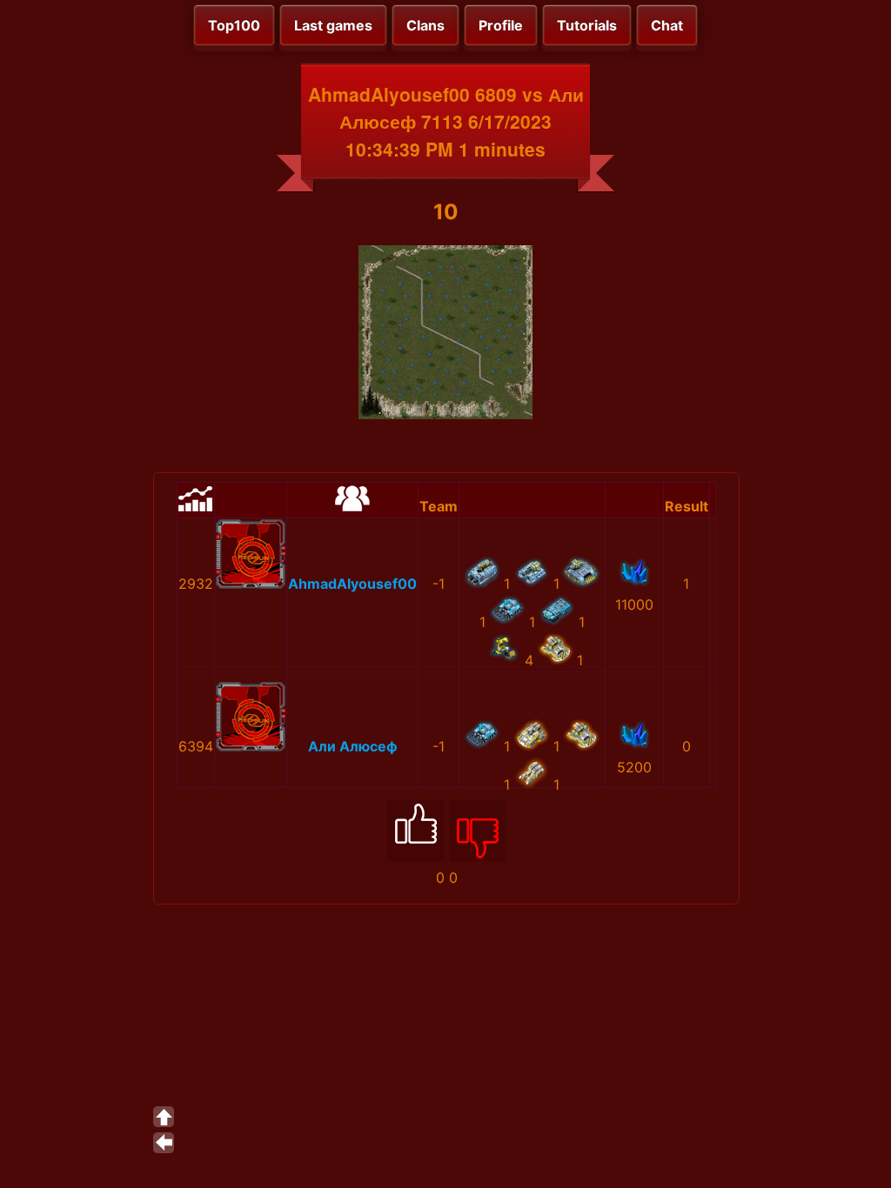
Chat (667, 25)
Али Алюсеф (353, 746)
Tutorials (587, 25)
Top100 (234, 25)
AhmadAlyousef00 (352, 583)
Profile (501, 25)
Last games (333, 25)
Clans (425, 25)
